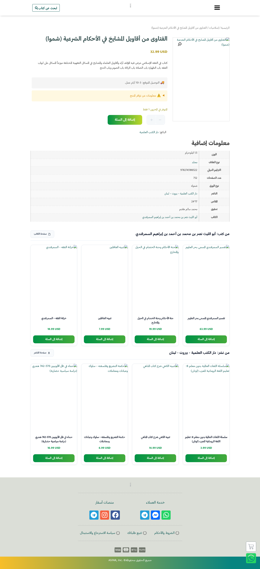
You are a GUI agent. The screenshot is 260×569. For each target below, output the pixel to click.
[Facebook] (115, 515)
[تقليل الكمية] (160, 120)
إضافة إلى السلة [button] (206, 339)
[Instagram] (104, 515)
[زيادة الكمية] (151, 120)
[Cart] (251, 547)
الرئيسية (225, 28)
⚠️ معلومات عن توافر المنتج (145, 96)
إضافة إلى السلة (125, 120)
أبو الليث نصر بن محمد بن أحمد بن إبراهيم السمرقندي (169, 217)
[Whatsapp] (166, 515)
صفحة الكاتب (40, 234)
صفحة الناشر (40, 353)
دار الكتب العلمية (149, 132)
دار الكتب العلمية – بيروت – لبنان (181, 193)
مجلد (194, 162)
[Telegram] (144, 515)
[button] (179, 44)
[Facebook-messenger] (155, 515)
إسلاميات (214, 28)
